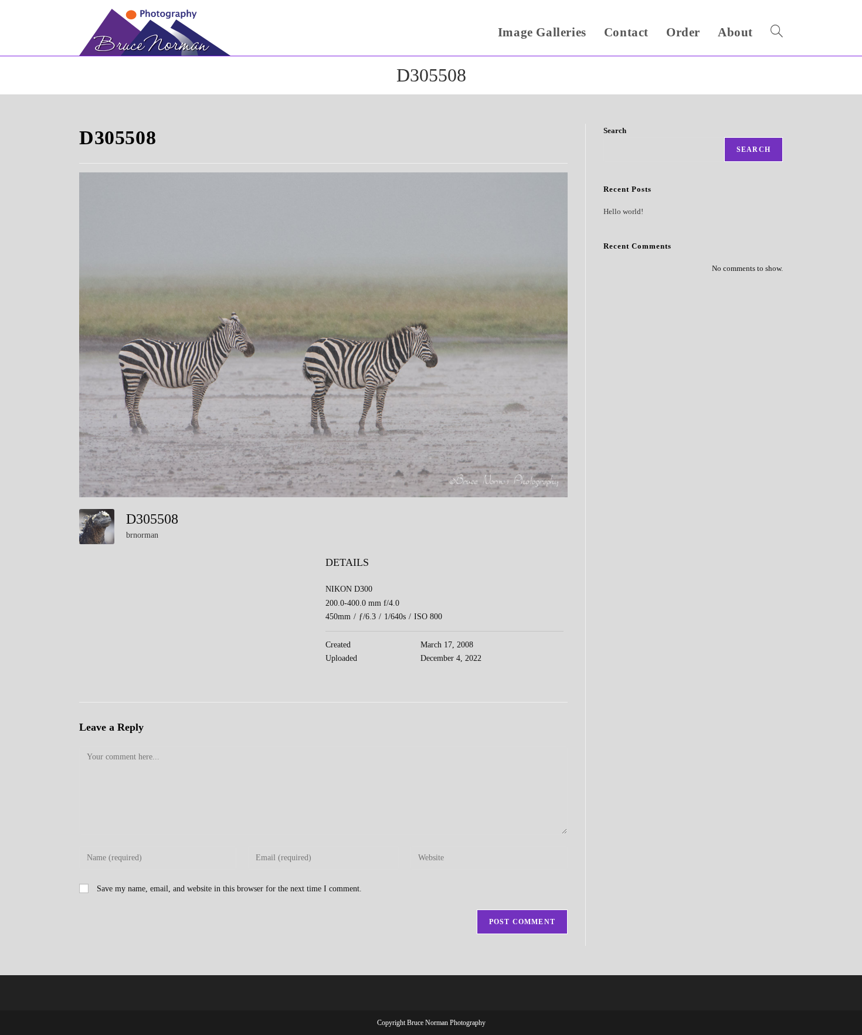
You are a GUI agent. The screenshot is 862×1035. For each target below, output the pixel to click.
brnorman (142, 535)
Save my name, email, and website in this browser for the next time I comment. (229, 888)
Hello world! (623, 211)
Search (614, 130)
